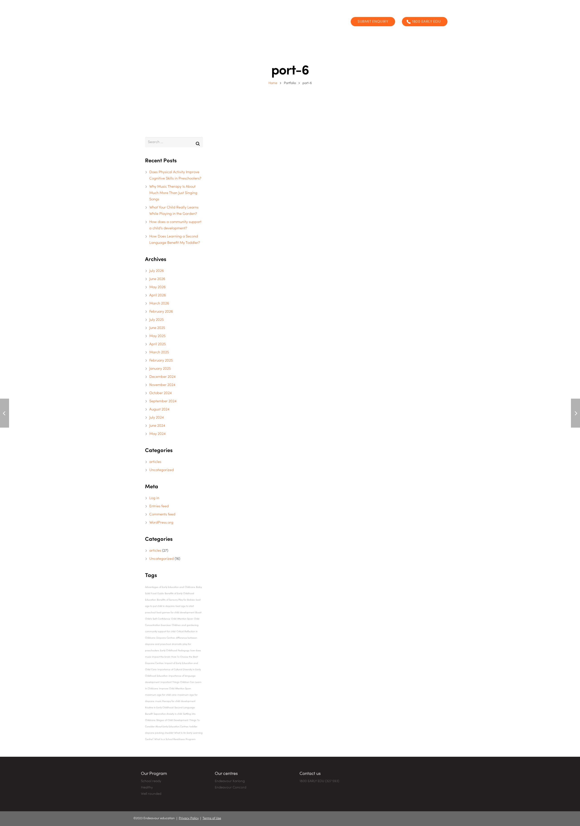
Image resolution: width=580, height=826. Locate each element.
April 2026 (157, 295)
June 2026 (157, 279)
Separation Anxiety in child (168, 714)
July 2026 (156, 271)
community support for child (160, 631)
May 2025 (157, 336)
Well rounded (151, 793)
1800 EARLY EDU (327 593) (319, 781)
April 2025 (157, 344)
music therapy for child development (175, 701)
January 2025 (160, 369)
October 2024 (160, 393)
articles (155, 462)
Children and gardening (185, 625)
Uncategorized (161, 470)
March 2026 (159, 303)
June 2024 (157, 426)
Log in (154, 498)
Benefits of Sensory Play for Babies (176, 600)
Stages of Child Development (172, 720)
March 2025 (159, 352)
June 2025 (157, 328)
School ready (151, 781)
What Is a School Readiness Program (175, 739)
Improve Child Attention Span (175, 688)
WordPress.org (161, 522)
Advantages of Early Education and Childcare (170, 587)
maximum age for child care (160, 695)
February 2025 (161, 360)
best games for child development (175, 612)
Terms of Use (212, 818)
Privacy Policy (189, 818)
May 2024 (157, 434)
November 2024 (162, 385)
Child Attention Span (182, 619)
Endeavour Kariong (230, 781)
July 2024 (156, 417)
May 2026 (157, 287)
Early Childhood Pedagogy (174, 650)
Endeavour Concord (230, 787)
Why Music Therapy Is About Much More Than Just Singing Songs (173, 193)
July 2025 (156, 320)
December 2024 (162, 377)
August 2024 (159, 409)
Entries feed (159, 506)
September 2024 (162, 401)
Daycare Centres (165, 638)
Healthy (147, 787)
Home (272, 83)
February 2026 (161, 312)
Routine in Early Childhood (159, 707)
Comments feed (162, 514)
